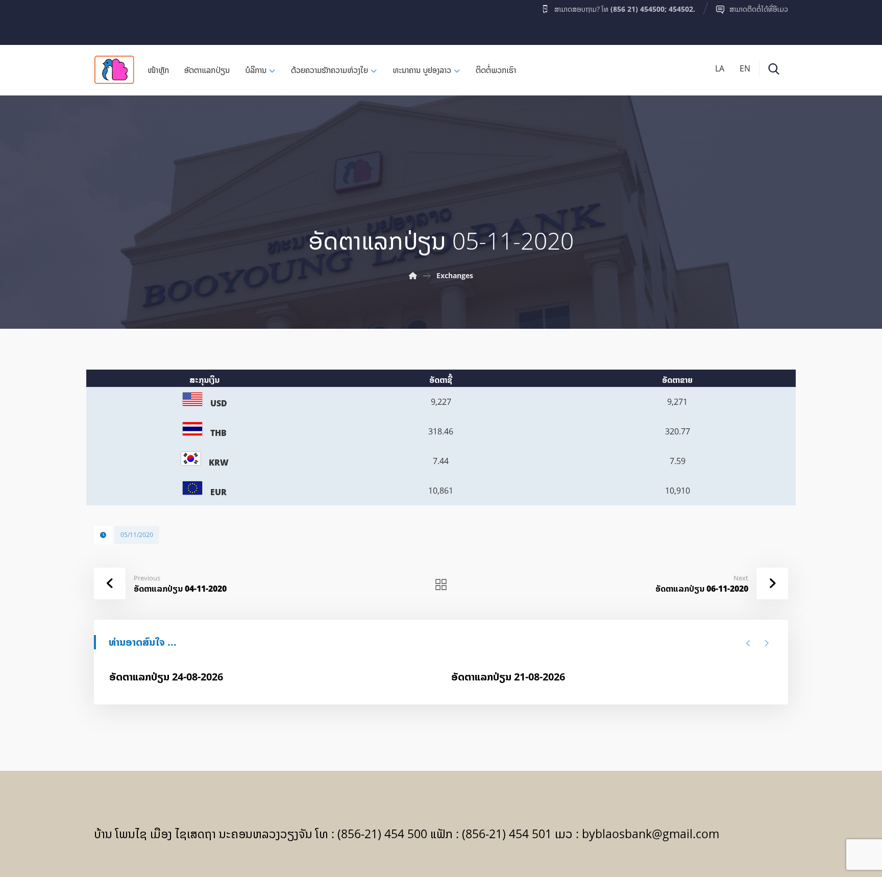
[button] (114, 20)
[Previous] (748, 643)
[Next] (766, 643)
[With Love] (114, 69)
